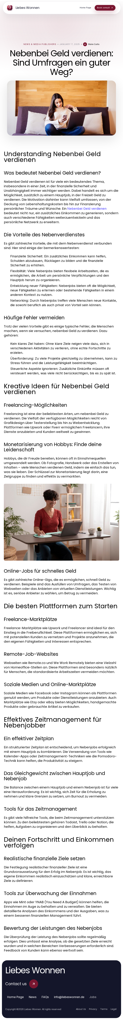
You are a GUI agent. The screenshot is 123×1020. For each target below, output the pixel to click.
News (33, 997)
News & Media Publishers (40, 44)
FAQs (45, 997)
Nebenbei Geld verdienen (87, 209)
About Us (81, 1009)
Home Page (15, 997)
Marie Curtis (93, 44)
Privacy (93, 1009)
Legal (113, 1009)
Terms (103, 1009)
